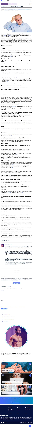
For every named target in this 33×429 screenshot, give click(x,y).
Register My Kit (27, 409)
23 (12, 164)
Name (2, 300)
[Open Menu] (31, 1)
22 (6, 158)
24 (13, 164)
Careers (26, 410)
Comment (2, 290)
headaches (9, 192)
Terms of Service (10, 409)
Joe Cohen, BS (6, 10)
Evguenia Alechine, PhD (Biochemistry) (12, 9)
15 (22, 129)
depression (9, 35)
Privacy (18, 413)
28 (22, 192)
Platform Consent (11, 410)
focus (11, 56)
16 (11, 135)
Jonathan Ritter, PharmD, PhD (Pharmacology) (24, 9)
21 (16, 154)
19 (12, 147)
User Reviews (6, 321)
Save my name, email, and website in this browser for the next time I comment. (14, 306)
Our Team (18, 410)
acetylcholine (14, 106)
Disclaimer (10, 413)
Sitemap (26, 413)
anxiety (5, 35)
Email (2, 303)
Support (18, 409)
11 (18, 104)
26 (12, 167)
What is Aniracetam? (7, 314)
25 (14, 164)
